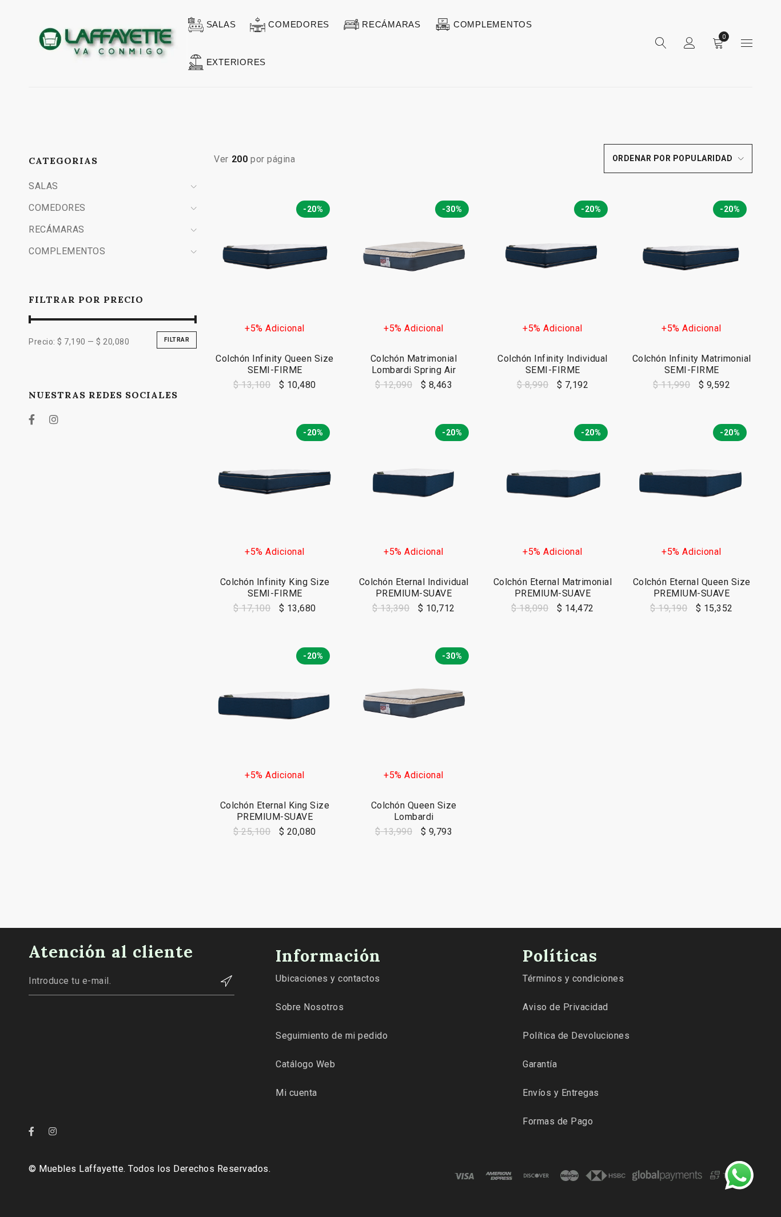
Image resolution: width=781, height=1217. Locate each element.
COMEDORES (57, 207)
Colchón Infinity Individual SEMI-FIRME (552, 364)
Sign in (689, 43)
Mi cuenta (296, 1092)
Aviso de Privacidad (565, 1007)
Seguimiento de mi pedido (332, 1035)
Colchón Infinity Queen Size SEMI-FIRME (275, 364)
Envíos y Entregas (561, 1092)
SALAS (43, 186)
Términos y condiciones (573, 978)
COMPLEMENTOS (67, 251)
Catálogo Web (305, 1064)
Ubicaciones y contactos (328, 978)
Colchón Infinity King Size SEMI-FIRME (275, 588)
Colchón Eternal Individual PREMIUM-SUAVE (414, 588)
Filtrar (177, 340)
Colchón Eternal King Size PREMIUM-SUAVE (275, 811)
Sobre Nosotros (310, 1007)
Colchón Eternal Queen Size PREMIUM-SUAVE (692, 588)
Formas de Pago (558, 1121)
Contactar (220, 981)
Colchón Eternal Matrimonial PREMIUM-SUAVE (552, 588)
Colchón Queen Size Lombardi (414, 811)
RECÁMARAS (57, 229)
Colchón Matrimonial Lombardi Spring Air (413, 364)
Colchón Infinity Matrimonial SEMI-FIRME (691, 364)
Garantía (540, 1064)
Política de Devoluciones (576, 1035)
